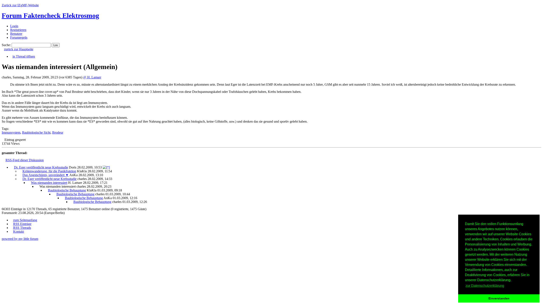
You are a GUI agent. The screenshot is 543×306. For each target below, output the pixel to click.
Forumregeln (18, 37)
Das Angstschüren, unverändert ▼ (45, 175)
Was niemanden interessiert (49, 182)
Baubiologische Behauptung (67, 190)
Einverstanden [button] (498, 298)
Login (14, 26)
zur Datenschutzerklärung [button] (485, 286)
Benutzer (16, 33)
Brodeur (57, 132)
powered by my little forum (20, 239)
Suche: (6, 45)
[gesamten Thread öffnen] (106, 167)
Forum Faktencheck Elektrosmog (50, 15)
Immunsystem (11, 132)
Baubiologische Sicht (36, 132)
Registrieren (18, 30)
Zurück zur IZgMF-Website (20, 5)
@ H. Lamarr (92, 77)
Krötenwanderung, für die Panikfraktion (49, 171)
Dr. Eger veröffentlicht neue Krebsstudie (41, 167)
